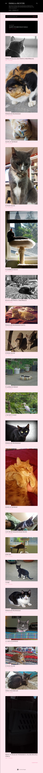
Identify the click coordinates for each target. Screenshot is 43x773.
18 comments (10, 354)
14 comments (14, 28)
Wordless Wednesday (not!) (15, 325)
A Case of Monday (11, 641)
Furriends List (15, 10)
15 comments (10, 508)
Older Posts (35, 762)
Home (10, 10)
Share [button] (10, 28)
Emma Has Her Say (11, 691)
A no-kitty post (11, 415)
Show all (35, 16)
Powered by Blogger (22, 769)
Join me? (8, 554)
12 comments (10, 667)
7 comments (10, 416)
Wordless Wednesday (13, 114)
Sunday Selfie (10, 206)
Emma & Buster (17, 3)
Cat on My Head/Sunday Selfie (16, 532)
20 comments (10, 207)
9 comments (10, 143)
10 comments (10, 612)
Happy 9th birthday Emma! (18, 27)
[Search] (37, 3)
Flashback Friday (11, 269)
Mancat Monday (11, 142)
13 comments (10, 115)
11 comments (10, 326)
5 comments (10, 60)
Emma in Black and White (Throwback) (19, 59)
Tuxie (7, 582)
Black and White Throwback (16, 300)
